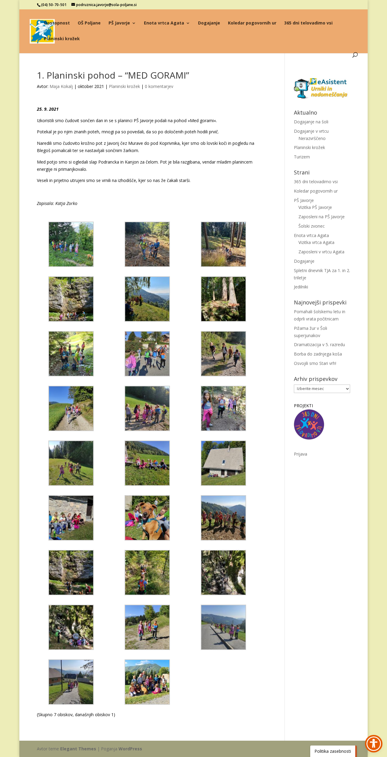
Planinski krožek (62, 39)
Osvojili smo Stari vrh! (315, 363)
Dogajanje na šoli (311, 122)
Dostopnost (57, 23)
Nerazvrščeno (312, 138)
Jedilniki (301, 287)
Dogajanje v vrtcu (311, 131)
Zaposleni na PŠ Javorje (321, 216)
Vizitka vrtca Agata (316, 242)
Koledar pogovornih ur (252, 23)
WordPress (130, 749)
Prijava (300, 454)
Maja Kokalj (61, 86)
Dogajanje (209, 23)
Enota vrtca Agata (164, 23)
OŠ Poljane (89, 23)
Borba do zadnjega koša (318, 354)
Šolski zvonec (311, 226)
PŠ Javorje (119, 23)
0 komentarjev (159, 86)
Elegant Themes (78, 749)
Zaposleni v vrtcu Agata (321, 252)
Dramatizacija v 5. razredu (319, 344)
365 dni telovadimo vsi (308, 23)
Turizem (302, 157)
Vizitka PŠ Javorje (315, 207)
